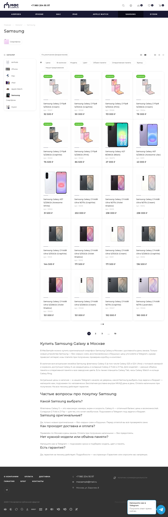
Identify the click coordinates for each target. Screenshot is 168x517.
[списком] (159, 55)
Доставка (44, 476)
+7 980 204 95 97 (40, 5)
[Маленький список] (141, 55)
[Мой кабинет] (131, 5)
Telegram (7, 490)
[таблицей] (163, 55)
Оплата (29, 476)
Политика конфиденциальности (132, 478)
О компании (11, 476)
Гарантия (9, 481)
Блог (23, 481)
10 (115, 333)
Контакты (38, 481)
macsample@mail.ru (86, 482)
